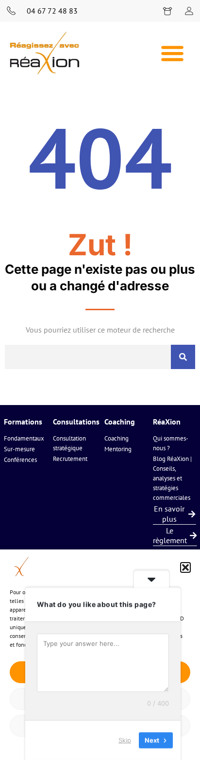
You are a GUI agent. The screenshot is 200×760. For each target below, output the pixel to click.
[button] (185, 567)
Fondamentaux (24, 438)
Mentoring (118, 449)
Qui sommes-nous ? (170, 443)
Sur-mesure (19, 449)
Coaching (116, 438)
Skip (124, 740)
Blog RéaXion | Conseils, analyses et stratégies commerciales (172, 478)
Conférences (20, 460)
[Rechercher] (183, 357)
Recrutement (70, 459)
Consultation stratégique (69, 443)
